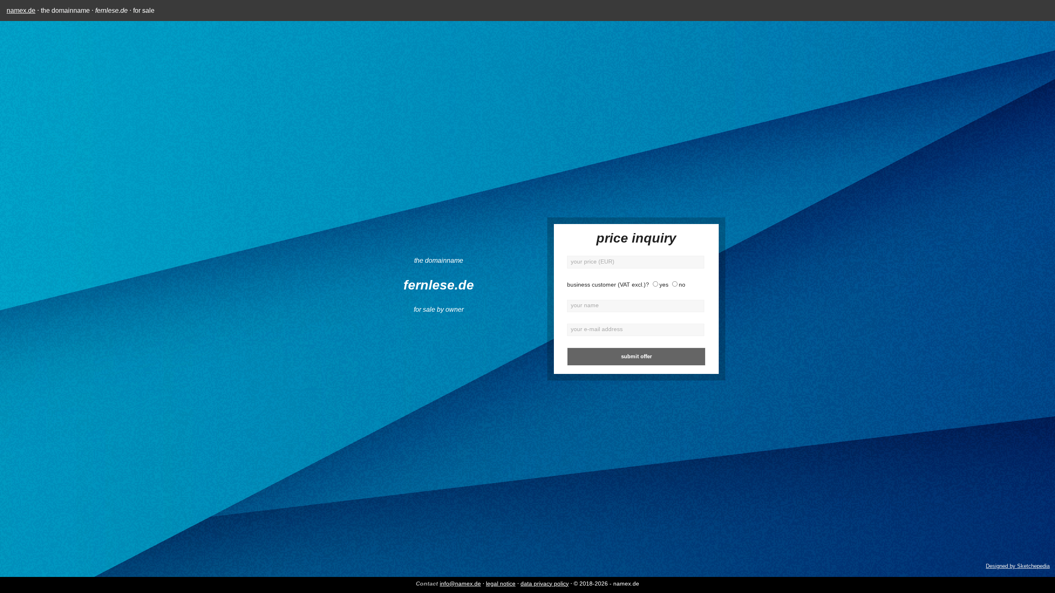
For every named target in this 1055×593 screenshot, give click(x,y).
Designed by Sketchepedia (1018, 566)
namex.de (21, 10)
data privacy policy (544, 583)
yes (663, 285)
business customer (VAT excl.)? (608, 285)
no (682, 285)
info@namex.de (460, 583)
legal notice (501, 583)
